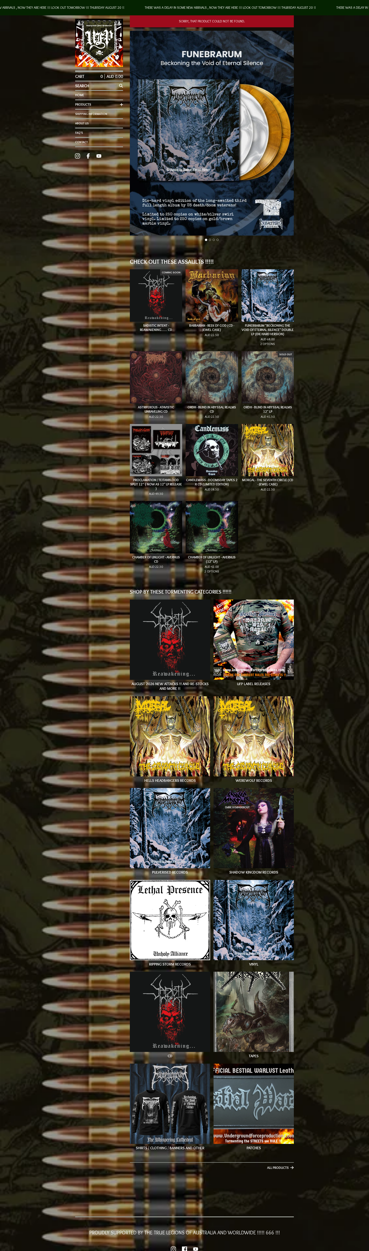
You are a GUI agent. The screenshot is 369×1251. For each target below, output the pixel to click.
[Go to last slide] (135, 133)
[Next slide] (287, 133)
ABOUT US (82, 123)
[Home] (99, 43)
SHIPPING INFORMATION (91, 114)
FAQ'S (79, 133)
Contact (81, 142)
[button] (184, 7)
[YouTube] (98, 155)
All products (278, 1168)
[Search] (121, 86)
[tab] (206, 240)
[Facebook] (88, 155)
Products (83, 104)
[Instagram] (77, 155)
